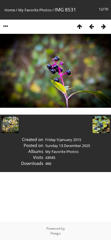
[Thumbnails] (79, 26)
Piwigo (55, 233)
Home (10, 10)
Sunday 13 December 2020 (67, 145)
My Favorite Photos (35, 10)
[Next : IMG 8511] (103, 26)
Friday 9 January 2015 (63, 139)
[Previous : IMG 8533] (91, 26)
